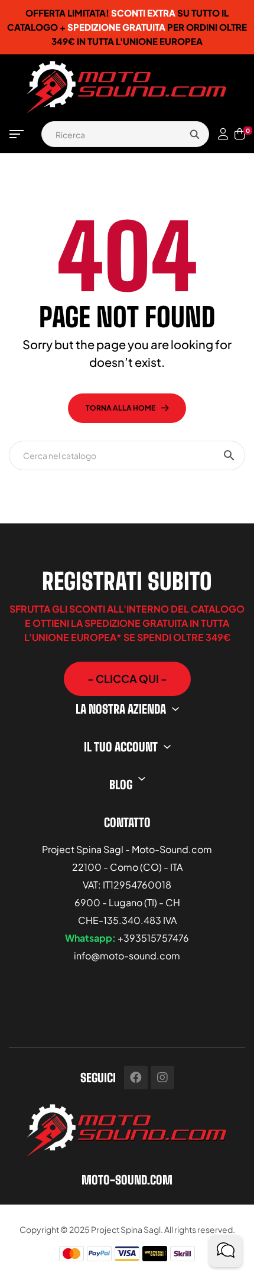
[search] (194, 134)
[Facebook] (136, 1077)
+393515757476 (153, 938)
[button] (127, 679)
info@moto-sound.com (127, 955)
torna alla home (120, 407)
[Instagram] (162, 1077)
